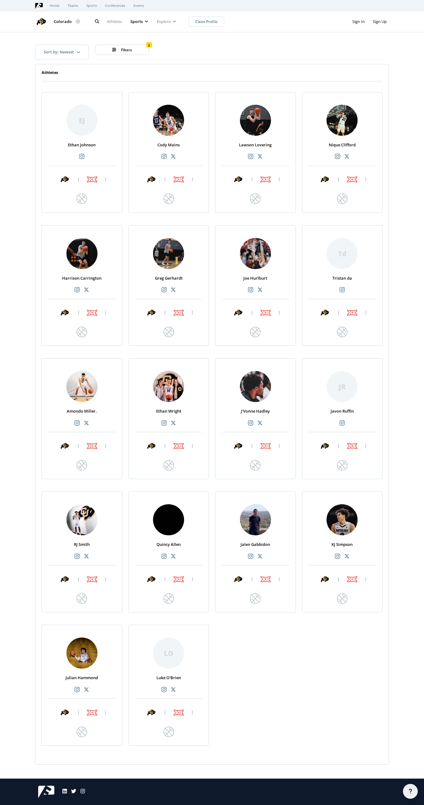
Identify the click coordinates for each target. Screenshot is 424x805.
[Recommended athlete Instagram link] (82, 156)
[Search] (97, 21)
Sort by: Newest (59, 52)
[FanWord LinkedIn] (62, 792)
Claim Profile (206, 21)
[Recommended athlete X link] (173, 156)
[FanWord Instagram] (80, 792)
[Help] (410, 791)
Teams (73, 5)
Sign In (358, 21)
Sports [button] (137, 21)
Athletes (114, 21)
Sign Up (380, 21)
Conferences (115, 5)
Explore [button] (164, 21)
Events (138, 5)
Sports (91, 5)
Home (54, 5)
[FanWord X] (71, 792)
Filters (126, 50)
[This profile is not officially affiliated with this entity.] (78, 22)
